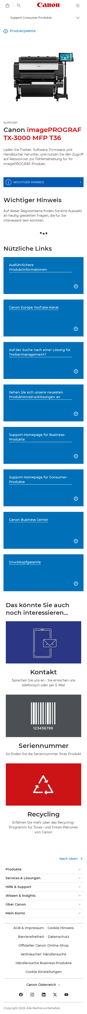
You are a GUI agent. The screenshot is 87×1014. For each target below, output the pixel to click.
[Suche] (19, 5)
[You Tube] (66, 994)
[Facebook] (21, 994)
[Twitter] (55, 994)
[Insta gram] (32, 994)
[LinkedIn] (43, 994)
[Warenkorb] (7, 5)
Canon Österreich (41, 985)
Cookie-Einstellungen (44, 972)
